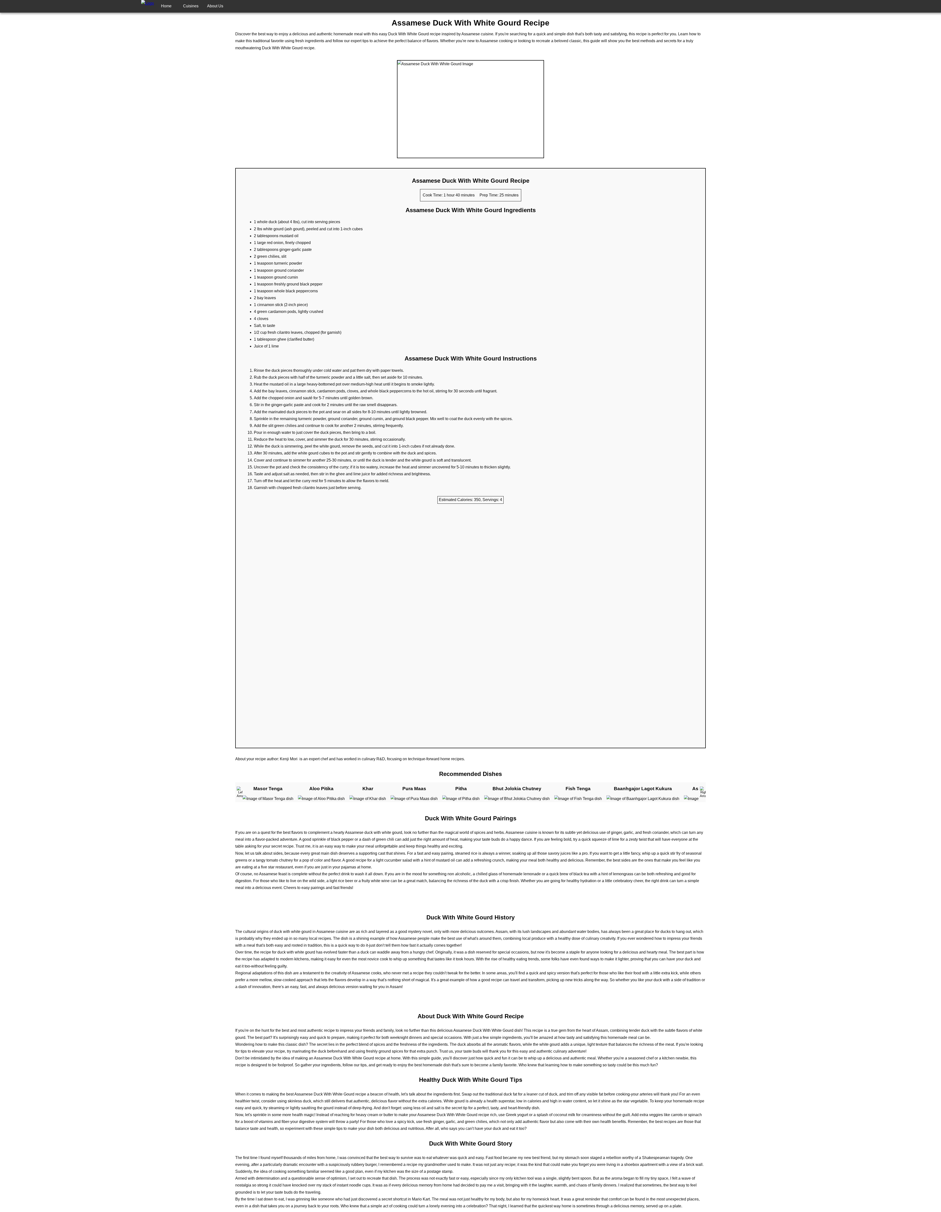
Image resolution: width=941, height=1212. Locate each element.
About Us (215, 6)
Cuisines (190, 6)
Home (166, 6)
